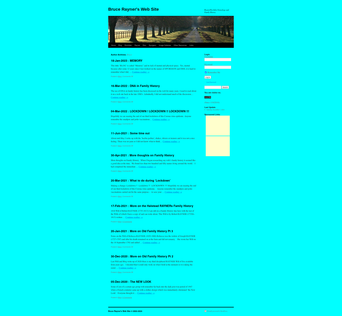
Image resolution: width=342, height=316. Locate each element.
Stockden (128, 45)
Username (208, 56)
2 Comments (127, 221)
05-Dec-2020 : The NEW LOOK (131, 282)
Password (208, 64)
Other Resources (180, 45)
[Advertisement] (218, 126)
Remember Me (213, 72)
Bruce (129, 54)
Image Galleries (165, 45)
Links (191, 45)
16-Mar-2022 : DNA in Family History (135, 86)
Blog (120, 45)
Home (113, 45)
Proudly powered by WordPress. (217, 311)
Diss (144, 45)
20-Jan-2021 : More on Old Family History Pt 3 (142, 231)
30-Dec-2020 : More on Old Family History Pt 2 (142, 256)
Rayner (137, 45)
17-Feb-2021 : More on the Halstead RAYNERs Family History (152, 206)
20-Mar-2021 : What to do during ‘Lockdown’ (141, 180)
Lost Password (211, 82)
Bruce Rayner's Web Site (133, 9)
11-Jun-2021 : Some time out (130, 133)
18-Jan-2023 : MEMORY (126, 60)
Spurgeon (152, 45)
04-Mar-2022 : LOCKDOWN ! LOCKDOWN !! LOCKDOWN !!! (150, 111)
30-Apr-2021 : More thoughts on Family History (142, 155)
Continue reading (140, 71)
